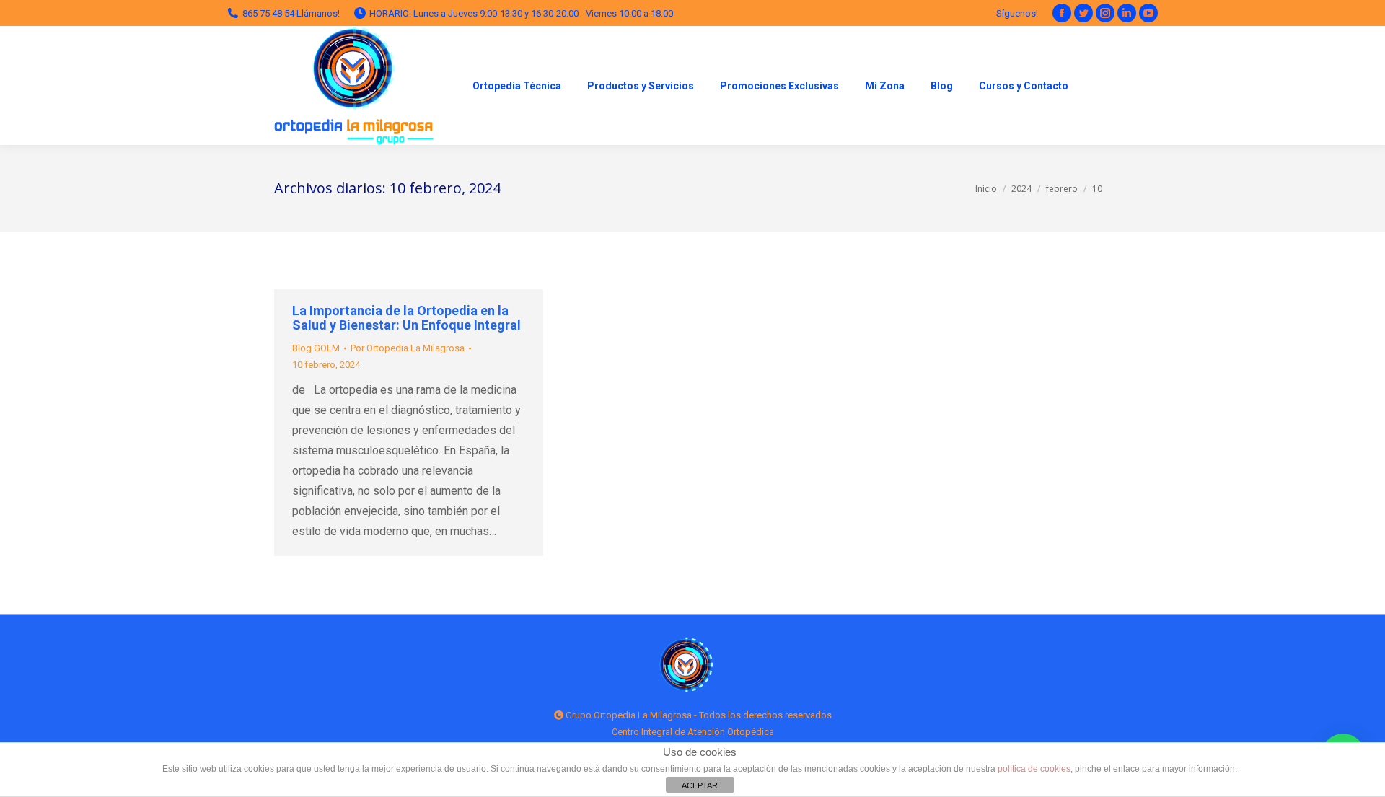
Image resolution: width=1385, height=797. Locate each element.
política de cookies (1034, 769)
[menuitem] (517, 85)
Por (408, 348)
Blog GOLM (316, 348)
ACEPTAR (700, 785)
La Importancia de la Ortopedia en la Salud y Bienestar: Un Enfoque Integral (406, 318)
